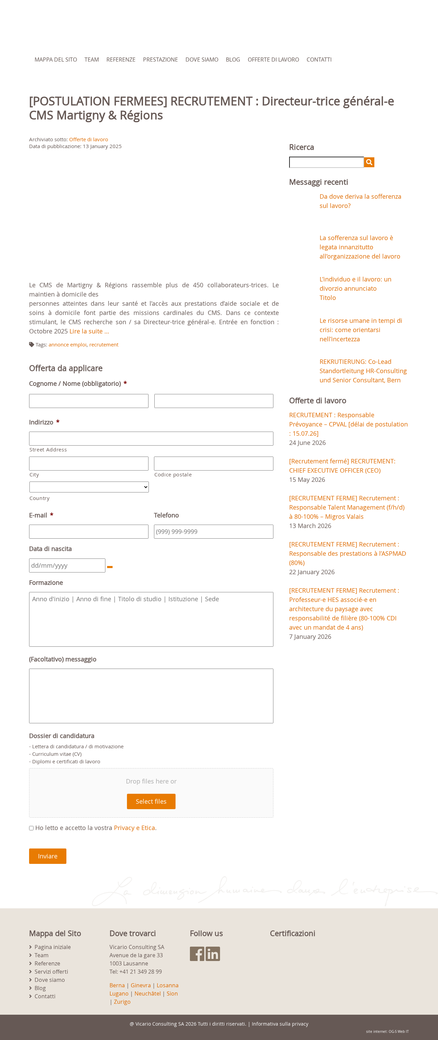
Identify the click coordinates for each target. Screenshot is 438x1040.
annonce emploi (68, 344)
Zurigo (122, 1001)
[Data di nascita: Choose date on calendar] (110, 567)
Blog (233, 59)
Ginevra (141, 985)
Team (92, 59)
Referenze (121, 59)
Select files (151, 801)
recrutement (103, 344)
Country (39, 498)
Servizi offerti (51, 971)
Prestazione (160, 59)
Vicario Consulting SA (160, 1024)
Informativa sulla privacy (280, 1024)
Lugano (119, 993)
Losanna (168, 985)
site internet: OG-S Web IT (387, 1031)
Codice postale (173, 474)
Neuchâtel (147, 993)
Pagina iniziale (53, 947)
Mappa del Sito (56, 59)
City (34, 474)
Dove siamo (201, 59)
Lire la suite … (89, 331)
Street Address (48, 449)
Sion (172, 993)
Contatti (319, 59)
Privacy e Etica (134, 828)
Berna (117, 985)
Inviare (47, 856)
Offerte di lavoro (273, 59)
